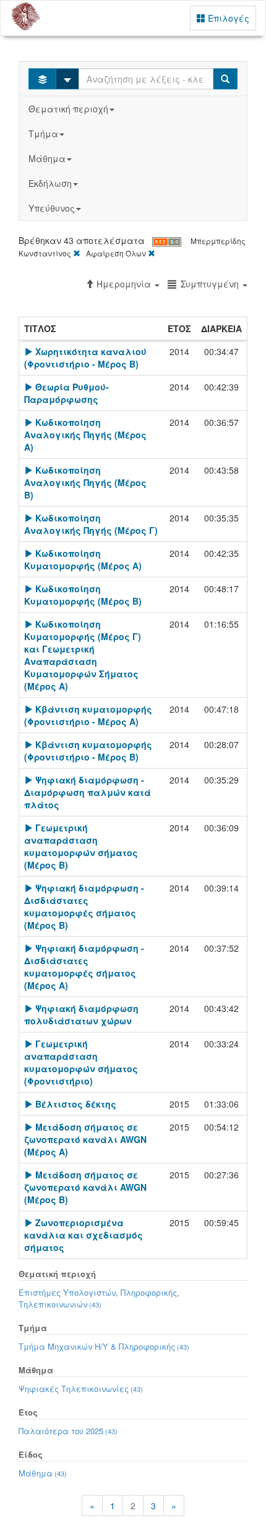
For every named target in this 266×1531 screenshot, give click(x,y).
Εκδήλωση (50, 183)
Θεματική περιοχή (68, 108)
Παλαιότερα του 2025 (68, 1431)
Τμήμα (43, 133)
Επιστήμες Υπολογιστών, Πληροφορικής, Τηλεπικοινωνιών (99, 1298)
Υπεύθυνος (51, 208)
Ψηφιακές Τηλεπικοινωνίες (81, 1388)
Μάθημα (47, 158)
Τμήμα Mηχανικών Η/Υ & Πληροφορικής (104, 1346)
